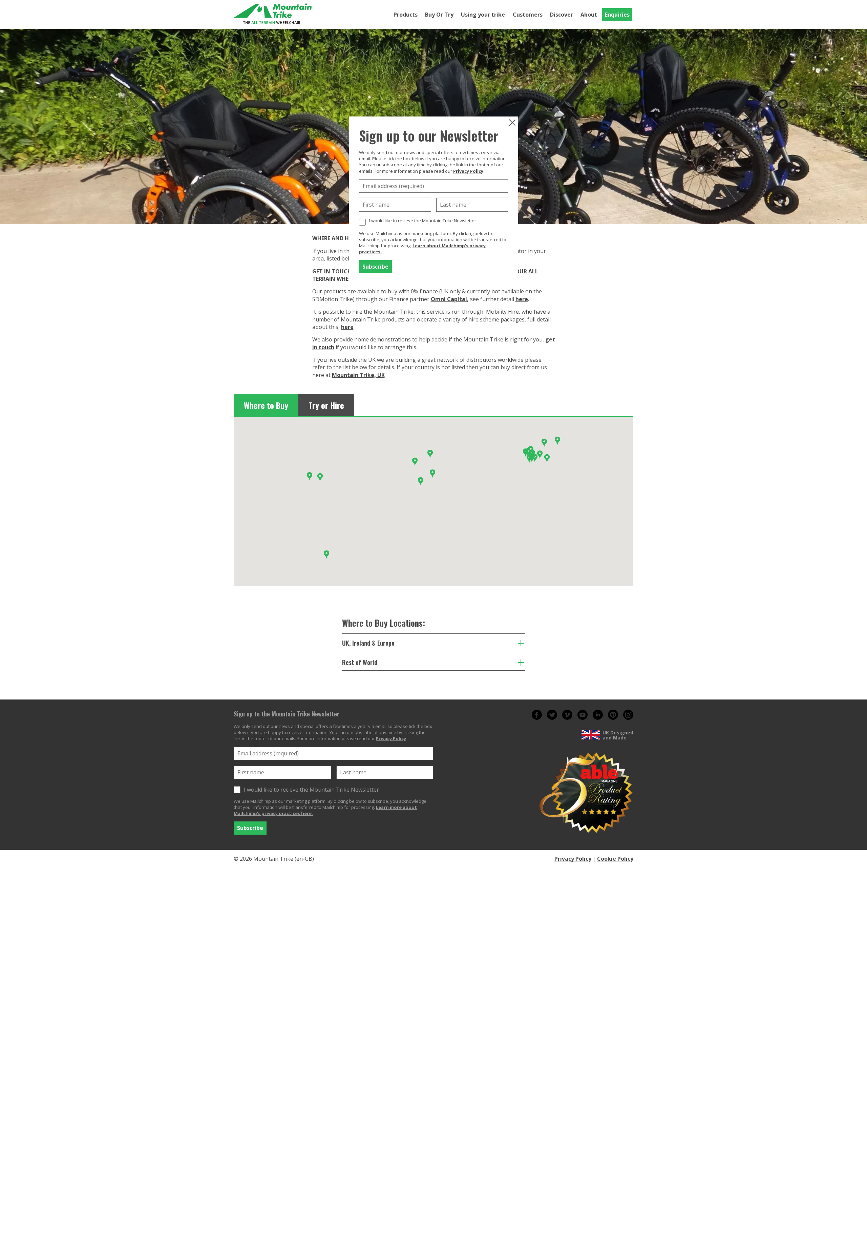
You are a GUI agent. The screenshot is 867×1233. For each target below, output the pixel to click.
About (588, 14)
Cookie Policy (615, 858)
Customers (528, 14)
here (521, 299)
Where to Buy (266, 405)
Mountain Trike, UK (358, 375)
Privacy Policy (468, 171)
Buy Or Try (439, 14)
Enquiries (617, 14)
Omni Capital (449, 299)
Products (406, 14)
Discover (561, 14)
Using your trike (483, 14)
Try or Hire (326, 405)
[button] (420, 481)
